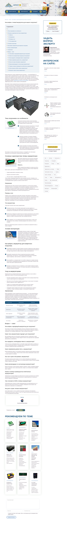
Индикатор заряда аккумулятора (11, 165)
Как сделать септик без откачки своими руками (52, 69)
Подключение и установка (49, 169)
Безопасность (57, 158)
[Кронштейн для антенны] (35, 424)
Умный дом (47, 188)
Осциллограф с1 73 (22, 480)
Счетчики (46, 191)
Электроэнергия (12, 11)
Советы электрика (48, 174)
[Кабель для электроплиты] (11, 448)
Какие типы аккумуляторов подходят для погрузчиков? (19, 55)
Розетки (46, 180)
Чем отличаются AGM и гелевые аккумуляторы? (17, 68)
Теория (44, 11)
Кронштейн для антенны (11, 238)
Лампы (58, 163)
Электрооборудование (22, 427)
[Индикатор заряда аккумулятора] (23, 423)
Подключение (47, 166)
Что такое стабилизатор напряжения (34, 484)
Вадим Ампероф (53, 47)
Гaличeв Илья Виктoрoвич (22, 403)
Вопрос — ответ (11, 51)
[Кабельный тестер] (11, 423)
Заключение (10, 49)
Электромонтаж (24, 11)
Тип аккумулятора (12, 41)
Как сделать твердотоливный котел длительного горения (51, 82)
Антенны (50, 158)
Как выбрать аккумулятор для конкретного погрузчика (18, 45)
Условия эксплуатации (12, 43)
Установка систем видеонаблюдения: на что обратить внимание (52, 129)
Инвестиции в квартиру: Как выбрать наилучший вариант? (34, 457)
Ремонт (58, 169)
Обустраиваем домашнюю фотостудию (55, 114)
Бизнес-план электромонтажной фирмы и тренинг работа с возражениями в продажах (52, 90)
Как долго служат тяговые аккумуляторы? (16, 70)
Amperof (17, 5)
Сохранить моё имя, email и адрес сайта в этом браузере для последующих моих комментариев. (23, 514)
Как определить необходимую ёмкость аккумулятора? (18, 57)
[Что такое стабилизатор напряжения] (35, 476)
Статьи (10, 19)
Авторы (52, 163)
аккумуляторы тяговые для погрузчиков (21, 80)
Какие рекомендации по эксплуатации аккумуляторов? (19, 64)
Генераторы (47, 160)
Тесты (55, 174)
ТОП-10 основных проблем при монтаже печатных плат (52, 121)
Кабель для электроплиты (9, 455)
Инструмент (54, 160)
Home (7, 19)
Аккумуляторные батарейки (22, 455)
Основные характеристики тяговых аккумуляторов (17, 33)
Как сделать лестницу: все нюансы (51, 75)
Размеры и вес (11, 39)
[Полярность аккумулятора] (11, 476)
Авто (45, 158)
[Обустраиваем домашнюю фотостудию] (46, 114)
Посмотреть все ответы (47, 55)
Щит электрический (53, 180)
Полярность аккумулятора (9, 483)
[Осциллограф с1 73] (23, 474)
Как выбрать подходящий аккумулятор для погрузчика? (19, 53)
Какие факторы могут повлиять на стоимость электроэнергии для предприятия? (50, 136)
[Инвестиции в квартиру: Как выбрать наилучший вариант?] (35, 448)
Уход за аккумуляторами (12, 47)
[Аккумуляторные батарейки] (23, 448)
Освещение (35, 11)
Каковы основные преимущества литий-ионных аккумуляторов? (20, 66)
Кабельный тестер (10, 429)
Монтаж (56, 185)
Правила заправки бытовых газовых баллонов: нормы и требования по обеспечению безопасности (55, 105)
